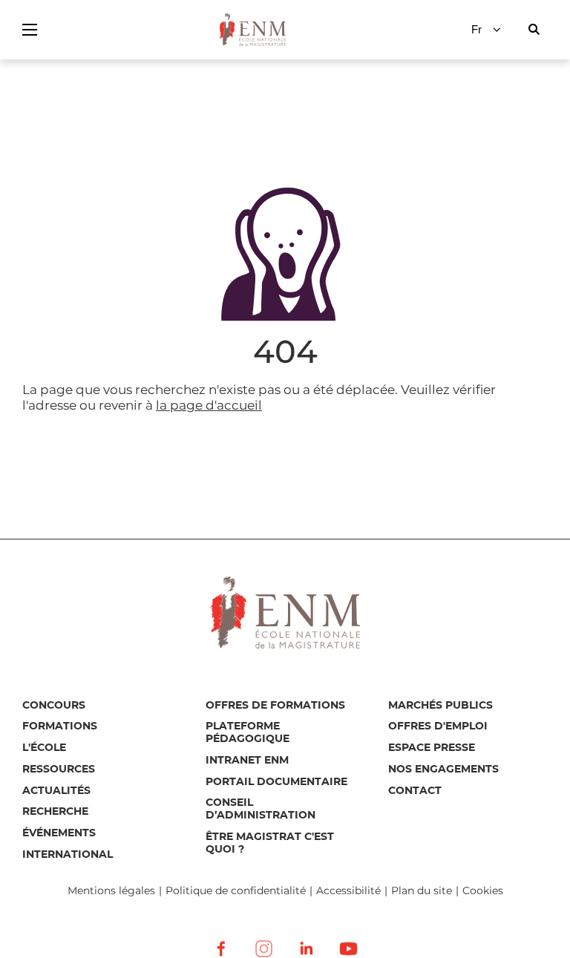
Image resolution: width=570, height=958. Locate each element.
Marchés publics (440, 706)
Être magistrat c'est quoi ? (270, 843)
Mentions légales (111, 891)
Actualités (56, 791)
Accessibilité (348, 891)
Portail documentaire (276, 782)
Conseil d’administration (260, 809)
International (67, 855)
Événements (59, 833)
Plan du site (421, 891)
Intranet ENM (247, 760)
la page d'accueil (209, 405)
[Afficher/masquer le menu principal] (30, 30)
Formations (59, 726)
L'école (44, 748)
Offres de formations (275, 706)
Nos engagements (443, 769)
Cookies (482, 890)
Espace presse (431, 748)
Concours (53, 706)
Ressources (58, 769)
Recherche (55, 812)
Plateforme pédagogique (247, 732)
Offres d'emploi (438, 726)
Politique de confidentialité (236, 891)
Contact (415, 791)
